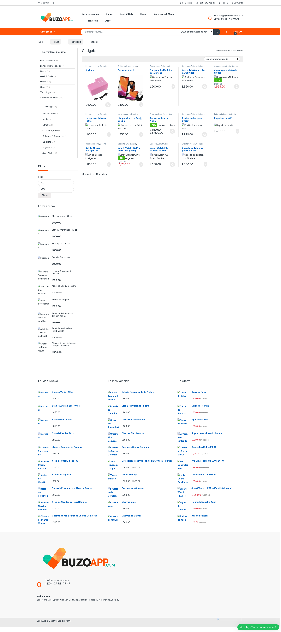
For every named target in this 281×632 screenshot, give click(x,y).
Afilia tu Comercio (46, 3)
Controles (186, 66)
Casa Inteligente (130, 114)
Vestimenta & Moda (164, 14)
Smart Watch (131, 144)
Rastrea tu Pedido (207, 3)
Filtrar (45, 195)
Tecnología (92, 20)
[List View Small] (99, 59)
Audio (120, 114)
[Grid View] (86, 59)
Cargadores (155, 66)
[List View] (94, 59)
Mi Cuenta (238, 3)
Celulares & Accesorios (127, 66)
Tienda (224, 3)
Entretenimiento (90, 14)
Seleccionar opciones (105, 104)
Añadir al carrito (140, 104)
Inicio (40, 42)
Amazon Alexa (156, 114)
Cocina (103, 144)
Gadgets (103, 66)
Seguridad (48, 147)
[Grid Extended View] (90, 59)
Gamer (109, 14)
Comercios (187, 3)
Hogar (143, 14)
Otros (107, 20)
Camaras (47, 125)
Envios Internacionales (52, 66)
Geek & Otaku (126, 14)
